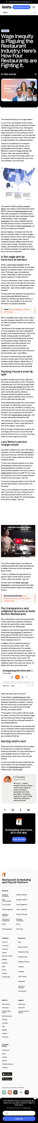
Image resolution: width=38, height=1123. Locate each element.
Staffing (5, 31)
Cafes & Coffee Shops (6, 1011)
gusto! (4, 1053)
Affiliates (4, 959)
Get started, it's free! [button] (21, 7)
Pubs (3, 1026)
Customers (5, 945)
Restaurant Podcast (23, 962)
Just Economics (15, 632)
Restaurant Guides (23, 952)
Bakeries (4, 1030)
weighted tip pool (19, 697)
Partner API (21, 1008)
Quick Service (6, 1004)
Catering (4, 1033)
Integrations (21, 981)
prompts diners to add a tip (20, 415)
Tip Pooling (19, 929)
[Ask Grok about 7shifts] (27, 1092)
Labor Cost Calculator (21, 986)
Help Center (21, 1004)
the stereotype (26, 452)
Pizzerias (4, 1019)
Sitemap (4, 973)
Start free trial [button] (19, 839)
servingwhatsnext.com (16, 767)
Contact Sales (6, 977)
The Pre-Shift (17, 769)
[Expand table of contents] (35, 74)
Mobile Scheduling (21, 895)
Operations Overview (5, 915)
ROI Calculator (22, 991)
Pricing (4, 970)
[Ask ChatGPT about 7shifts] (4, 1092)
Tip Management (7, 929)
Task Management (7, 909)
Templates (21, 971)
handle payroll (6, 473)
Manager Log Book (21, 899)
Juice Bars (5, 1023)
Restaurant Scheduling (5, 895)
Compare (5, 949)
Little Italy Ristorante (7, 1064)
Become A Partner (7, 956)
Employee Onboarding (19, 919)
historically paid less (22, 211)
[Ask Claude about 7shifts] (10, 1092)
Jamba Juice (5, 1050)
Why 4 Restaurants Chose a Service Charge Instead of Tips (17, 598)
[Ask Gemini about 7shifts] (21, 1092)
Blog (19, 942)
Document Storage (21, 914)
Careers (4, 952)
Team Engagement (21, 904)
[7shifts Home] (9, 7)
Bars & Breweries (7, 1016)
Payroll (18, 924)
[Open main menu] (34, 7)
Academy (21, 966)
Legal (3, 966)
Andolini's (5, 1067)
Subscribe (19, 1119)
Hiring (4, 924)
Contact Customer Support (23, 1011)
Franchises (5, 1037)
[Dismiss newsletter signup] (35, 1097)
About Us (4, 942)
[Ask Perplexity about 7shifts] (15, 1092)
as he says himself (15, 387)
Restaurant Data (22, 957)
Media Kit (4, 963)
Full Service (5, 1008)
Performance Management (6, 919)
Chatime (4, 1057)
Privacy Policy (27, 1108)
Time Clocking (6, 904)
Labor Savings (22, 976)
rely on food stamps (24, 226)
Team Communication (6, 900)
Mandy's (4, 1060)
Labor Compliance (21, 909)
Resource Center (23, 947)
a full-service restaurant (15, 265)
